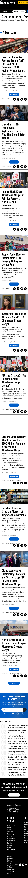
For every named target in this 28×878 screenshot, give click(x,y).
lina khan (9, 166)
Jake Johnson (5, 401)
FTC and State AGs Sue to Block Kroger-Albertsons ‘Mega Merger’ (14, 380)
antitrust (8, 228)
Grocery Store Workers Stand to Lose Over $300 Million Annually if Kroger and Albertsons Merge (14, 443)
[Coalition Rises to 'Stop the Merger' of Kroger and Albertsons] (14, 496)
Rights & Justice (10, 846)
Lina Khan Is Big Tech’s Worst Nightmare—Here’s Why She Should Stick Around (13, 131)
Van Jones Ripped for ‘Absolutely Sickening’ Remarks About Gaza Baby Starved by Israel (17, 753)
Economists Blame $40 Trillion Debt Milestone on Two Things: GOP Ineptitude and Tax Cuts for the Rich (17, 732)
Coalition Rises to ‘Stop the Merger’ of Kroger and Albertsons (14, 511)
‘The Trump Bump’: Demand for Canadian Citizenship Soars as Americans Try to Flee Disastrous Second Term (16, 763)
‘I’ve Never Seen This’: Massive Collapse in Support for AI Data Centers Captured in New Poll (16, 737)
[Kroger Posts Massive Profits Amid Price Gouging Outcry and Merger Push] (14, 243)
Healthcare (11, 841)
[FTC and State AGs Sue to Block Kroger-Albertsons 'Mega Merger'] (14, 364)
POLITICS (4, 14)
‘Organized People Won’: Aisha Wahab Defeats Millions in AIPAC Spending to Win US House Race (18, 758)
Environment (11, 838)
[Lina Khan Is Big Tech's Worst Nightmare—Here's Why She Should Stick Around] (14, 112)
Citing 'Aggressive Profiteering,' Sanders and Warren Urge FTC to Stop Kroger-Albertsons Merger (13, 577)
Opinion (3, 166)
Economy (10, 834)
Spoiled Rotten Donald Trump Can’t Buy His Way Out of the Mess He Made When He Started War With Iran (18, 774)
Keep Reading (14, 94)
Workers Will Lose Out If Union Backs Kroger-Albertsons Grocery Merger (14, 644)
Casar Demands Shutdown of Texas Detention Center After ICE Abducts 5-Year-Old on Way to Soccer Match (17, 742)
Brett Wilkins (5, 604)
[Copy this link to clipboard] (25, 99)
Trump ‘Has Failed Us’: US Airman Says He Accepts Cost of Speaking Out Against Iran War (18, 726)
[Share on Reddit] (21, 99)
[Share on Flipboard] (18, 99)
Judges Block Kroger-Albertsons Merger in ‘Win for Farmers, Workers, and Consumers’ (13, 198)
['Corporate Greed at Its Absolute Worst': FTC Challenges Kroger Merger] (14, 302)
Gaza (26, 831)
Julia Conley (5, 280)
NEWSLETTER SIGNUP (19, 11)
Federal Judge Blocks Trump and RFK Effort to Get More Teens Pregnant (17, 768)
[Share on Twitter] (14, 99)
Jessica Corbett (5, 221)
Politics (9, 843)
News (3, 98)
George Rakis (5, 158)
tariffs (7, 98)
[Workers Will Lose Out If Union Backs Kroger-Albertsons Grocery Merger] (14, 628)
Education (10, 836)
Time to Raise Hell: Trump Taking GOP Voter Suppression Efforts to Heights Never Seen (18, 747)
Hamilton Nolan (6, 665)
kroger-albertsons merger (13, 409)
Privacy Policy (10, 872)
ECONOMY (4, 11)
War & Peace (11, 849)
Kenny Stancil (5, 535)
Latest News (11, 825)
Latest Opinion (10, 828)
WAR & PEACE (4, 22)
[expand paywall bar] (26, 4)
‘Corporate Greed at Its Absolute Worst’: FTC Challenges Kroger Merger (14, 319)
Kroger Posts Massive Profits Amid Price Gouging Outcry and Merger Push (13, 259)
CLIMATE (4, 9)
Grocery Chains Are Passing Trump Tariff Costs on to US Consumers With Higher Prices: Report (13, 64)
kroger (7, 288)
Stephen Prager (6, 91)
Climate (10, 832)
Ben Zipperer (5, 472)
